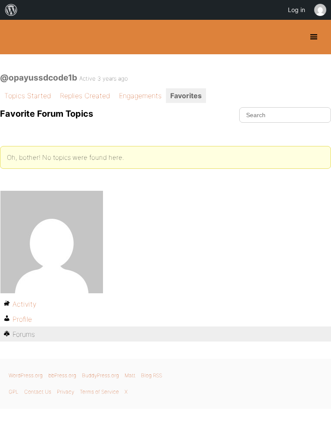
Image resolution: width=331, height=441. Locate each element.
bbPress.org (62, 375)
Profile (22, 319)
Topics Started (27, 95)
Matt (130, 375)
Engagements (140, 95)
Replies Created (85, 95)
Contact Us (37, 391)
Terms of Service (99, 391)
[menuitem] (11, 10)
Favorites (186, 95)
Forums (23, 334)
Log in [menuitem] (296, 9)
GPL (14, 391)
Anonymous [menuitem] (320, 10)
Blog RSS (151, 375)
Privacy (65, 391)
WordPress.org (26, 375)
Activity (24, 304)
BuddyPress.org (14, 37)
